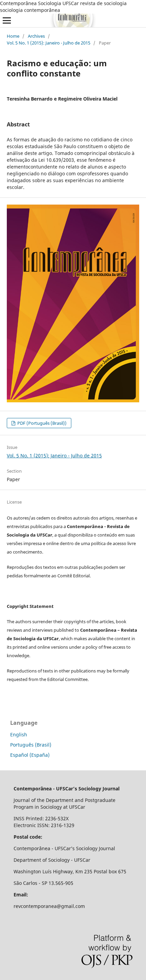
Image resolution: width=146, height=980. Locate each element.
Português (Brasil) (30, 744)
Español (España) (30, 755)
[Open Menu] (7, 20)
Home (13, 36)
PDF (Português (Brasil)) (41, 423)
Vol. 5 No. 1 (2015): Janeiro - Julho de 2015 (48, 43)
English (18, 734)
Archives (36, 36)
